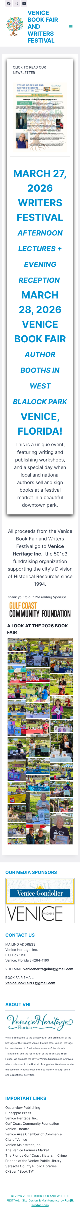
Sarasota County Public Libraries (31, 1166)
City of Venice (16, 1139)
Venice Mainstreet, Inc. (23, 1145)
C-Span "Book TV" (19, 1171)
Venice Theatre (17, 1129)
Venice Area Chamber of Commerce (33, 1134)
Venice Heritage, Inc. (21, 1118)
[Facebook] (8, 3)
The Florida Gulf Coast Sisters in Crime (36, 1155)
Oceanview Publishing (22, 1107)
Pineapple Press (18, 1113)
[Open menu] (70, 26)
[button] (16, 645)
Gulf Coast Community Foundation (32, 1123)
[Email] (24, 3)
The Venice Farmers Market (27, 1150)
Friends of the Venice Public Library (33, 1161)
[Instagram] (16, 3)
